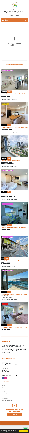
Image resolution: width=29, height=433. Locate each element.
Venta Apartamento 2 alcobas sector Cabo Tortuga (15, 127)
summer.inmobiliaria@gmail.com (9, 375)
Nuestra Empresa (6, 396)
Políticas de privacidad (7, 400)
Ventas (4, 387)
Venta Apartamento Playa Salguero (10, 160)
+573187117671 (10, 11)
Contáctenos (5, 398)
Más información (10, 431)
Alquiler (4, 389)
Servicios (4, 392)
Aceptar (23, 430)
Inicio (3, 385)
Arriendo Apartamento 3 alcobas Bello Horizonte (14, 93)
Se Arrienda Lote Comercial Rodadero (11, 260)
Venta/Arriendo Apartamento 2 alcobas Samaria (14, 294)
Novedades (5, 394)
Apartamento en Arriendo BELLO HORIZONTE (13, 227)
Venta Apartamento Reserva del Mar (11, 194)
